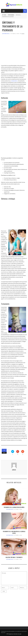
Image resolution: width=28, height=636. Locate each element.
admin (22, 33)
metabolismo (14, 80)
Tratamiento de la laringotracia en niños (14, 507)
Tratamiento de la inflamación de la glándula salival (14, 532)
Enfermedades (5, 33)
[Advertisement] (14, 49)
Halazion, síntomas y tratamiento (14, 557)
